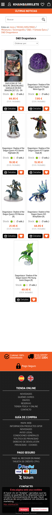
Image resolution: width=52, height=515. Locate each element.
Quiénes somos (26, 397)
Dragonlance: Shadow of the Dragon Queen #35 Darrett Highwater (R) (13, 150)
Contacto (26, 410)
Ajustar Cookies (40, 509)
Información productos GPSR (26, 426)
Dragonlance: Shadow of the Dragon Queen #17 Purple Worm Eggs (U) (39, 87)
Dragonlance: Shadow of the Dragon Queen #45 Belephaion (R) (39, 214)
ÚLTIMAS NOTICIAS (26, 11)
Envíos (26, 400)
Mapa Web (26, 423)
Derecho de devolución (26, 442)
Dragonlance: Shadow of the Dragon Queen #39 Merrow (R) (13, 214)
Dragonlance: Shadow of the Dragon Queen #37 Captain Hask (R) (39, 150)
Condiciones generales (26, 435)
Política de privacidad (26, 439)
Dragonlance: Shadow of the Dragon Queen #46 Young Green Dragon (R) (26, 277)
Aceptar (24, 509)
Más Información (11, 505)
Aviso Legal (25, 432)
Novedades (26, 394)
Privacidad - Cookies (26, 445)
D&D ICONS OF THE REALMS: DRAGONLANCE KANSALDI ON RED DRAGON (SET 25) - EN (13, 87)
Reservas (26, 403)
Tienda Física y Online (26, 406)
